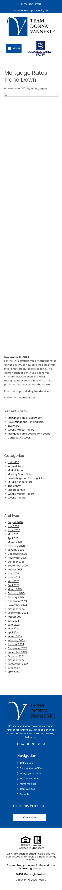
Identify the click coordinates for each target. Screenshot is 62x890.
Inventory (13, 426)
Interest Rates (27, 397)
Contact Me (29, 817)
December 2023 (17, 648)
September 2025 (18, 565)
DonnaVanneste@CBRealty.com (31, 10)
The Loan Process (30, 778)
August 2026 (15, 522)
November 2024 (17, 605)
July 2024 (13, 620)
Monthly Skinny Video (20, 474)
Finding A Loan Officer (32, 768)
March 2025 (15, 589)
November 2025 (17, 558)
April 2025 (13, 585)
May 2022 (13, 672)
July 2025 (13, 573)
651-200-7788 (32, 4)
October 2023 (16, 656)
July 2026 (13, 526)
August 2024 (15, 617)
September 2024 (18, 613)
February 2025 (16, 593)
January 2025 (16, 597)
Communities (27, 789)
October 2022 (16, 660)
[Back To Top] (56, 880)
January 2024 (16, 644)
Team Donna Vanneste (35, 19)
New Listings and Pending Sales (26, 422)
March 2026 (15, 542)
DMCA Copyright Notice (30, 874)
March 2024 (15, 636)
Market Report (16, 470)
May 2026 (13, 534)
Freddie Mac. (41, 391)
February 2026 (16, 546)
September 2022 (18, 664)
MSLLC (42, 880)
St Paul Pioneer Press (20, 482)
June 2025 (14, 577)
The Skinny (14, 486)
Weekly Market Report (21, 429)
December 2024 (17, 601)
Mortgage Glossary (31, 773)
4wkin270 (13, 462)
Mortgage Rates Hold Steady (25, 418)
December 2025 (17, 554)
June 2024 (14, 624)
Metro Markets (28, 783)
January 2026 (16, 550)
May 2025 (13, 581)
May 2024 (13, 628)
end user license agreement (37, 867)
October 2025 (16, 562)
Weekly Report (16, 497)
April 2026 (13, 538)
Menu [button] (16, 48)
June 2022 (14, 668)
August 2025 (15, 569)
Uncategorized (16, 490)
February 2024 (16, 640)
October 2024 (16, 609)
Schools (24, 794)
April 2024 (13, 632)
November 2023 (17, 652)
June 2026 (14, 530)
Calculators (26, 763)
